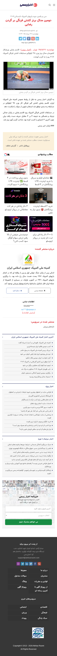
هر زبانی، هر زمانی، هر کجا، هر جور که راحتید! (36, 411)
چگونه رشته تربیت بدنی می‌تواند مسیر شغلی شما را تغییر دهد (30, 456)
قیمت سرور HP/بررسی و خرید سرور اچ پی (37, 407)
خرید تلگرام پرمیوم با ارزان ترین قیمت (38, 421)
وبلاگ (24, 581)
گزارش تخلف (11, 145)
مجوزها (24, 570)
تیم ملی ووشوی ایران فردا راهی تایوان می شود (35, 354)
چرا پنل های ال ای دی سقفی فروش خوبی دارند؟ (35, 429)
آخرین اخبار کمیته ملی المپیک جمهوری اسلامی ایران (32, 337)
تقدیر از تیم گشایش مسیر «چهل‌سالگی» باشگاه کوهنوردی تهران (30, 448)
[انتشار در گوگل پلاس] (33, 38)
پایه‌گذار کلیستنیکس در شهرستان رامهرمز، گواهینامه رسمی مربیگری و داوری (28, 472)
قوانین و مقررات (41, 581)
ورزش (24, 612)
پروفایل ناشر (24, 145)
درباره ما (44, 570)
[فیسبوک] (35, 564)
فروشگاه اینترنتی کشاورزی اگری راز (39, 396)
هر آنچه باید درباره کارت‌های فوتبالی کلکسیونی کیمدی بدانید (31, 459)
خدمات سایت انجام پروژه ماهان (40, 403)
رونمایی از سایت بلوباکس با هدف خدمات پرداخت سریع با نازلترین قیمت (29, 416)
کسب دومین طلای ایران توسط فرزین (39, 346)
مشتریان (44, 576)
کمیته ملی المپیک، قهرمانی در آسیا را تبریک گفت (34, 342)
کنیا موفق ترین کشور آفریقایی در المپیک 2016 (36, 361)
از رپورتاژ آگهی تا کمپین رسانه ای (41, 589)
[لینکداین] (26, 564)
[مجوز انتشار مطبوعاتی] (38, 633)
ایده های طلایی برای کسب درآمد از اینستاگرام (36, 399)
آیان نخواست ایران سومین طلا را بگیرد (38, 358)
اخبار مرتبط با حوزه (45, 439)
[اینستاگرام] (18, 564)
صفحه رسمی (38, 290)
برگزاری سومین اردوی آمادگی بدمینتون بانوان (36, 373)
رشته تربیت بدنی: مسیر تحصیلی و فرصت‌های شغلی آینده (32, 452)
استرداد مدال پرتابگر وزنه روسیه (40, 377)
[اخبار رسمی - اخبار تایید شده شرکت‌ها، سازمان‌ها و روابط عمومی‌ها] (28, 5)
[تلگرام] (22, 564)
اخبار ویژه (49, 386)
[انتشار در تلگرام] (20, 38)
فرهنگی (44, 612)
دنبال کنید (16, 290)
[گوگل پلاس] (39, 564)
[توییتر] (31, 564)
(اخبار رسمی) (26, 49)
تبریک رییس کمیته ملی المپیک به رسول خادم (36, 350)
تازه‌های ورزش (48, 326)
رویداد (24, 618)
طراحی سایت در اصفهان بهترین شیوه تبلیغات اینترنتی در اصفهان (30, 392)
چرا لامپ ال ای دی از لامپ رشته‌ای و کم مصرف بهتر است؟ (32, 425)
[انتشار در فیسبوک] (29, 38)
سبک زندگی (42, 618)
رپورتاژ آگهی (22, 587)
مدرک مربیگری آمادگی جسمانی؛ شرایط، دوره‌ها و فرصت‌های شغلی (29, 444)
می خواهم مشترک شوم (28, 522)
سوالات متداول (20, 576)
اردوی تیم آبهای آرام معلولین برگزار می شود (37, 365)
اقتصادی (43, 607)
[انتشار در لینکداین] (37, 38)
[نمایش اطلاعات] (28, 313)
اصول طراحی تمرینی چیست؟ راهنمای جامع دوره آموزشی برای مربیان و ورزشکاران (28, 465)
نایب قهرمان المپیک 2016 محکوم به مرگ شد (36, 369)
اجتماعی (23, 607)
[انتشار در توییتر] (24, 38)
